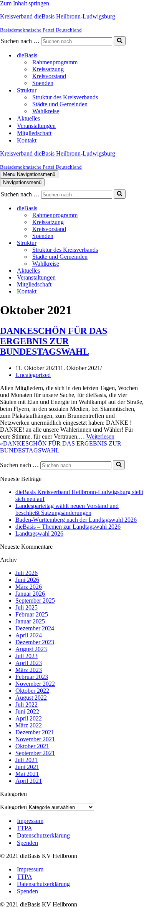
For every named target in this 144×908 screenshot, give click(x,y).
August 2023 (31, 649)
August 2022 (31, 697)
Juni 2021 (27, 767)
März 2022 (28, 725)
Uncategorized (33, 375)
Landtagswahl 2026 (39, 533)
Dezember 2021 (34, 732)
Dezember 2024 (34, 628)
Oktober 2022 (32, 690)
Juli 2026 (26, 573)
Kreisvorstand (49, 76)
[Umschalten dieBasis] (134, 208)
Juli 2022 (26, 704)
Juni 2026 (27, 579)
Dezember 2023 (34, 642)
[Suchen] (120, 40)
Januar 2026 (30, 593)
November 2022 (35, 683)
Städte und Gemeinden (60, 104)
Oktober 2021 (32, 746)
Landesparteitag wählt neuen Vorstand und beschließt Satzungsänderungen (67, 509)
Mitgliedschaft (34, 133)
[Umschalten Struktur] (134, 243)
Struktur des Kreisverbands (65, 97)
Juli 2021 (26, 760)
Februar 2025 (31, 614)
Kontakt (26, 140)
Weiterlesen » (60, 443)
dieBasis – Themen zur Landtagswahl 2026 (68, 526)
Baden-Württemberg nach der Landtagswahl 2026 (76, 519)
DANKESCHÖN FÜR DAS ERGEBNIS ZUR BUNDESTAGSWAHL (53, 341)
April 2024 (28, 635)
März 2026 (28, 586)
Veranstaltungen (36, 125)
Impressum (30, 821)
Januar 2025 (30, 621)
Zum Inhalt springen (24, 3)
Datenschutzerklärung (43, 835)
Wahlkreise (45, 111)
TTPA (24, 828)
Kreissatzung (48, 69)
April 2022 (28, 718)
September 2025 (35, 600)
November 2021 (35, 739)
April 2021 (28, 780)
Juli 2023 (26, 656)
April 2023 (28, 663)
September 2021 (35, 753)
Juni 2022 (27, 711)
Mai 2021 (27, 774)
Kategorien (13, 807)
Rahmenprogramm (55, 62)
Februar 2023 (31, 676)
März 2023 (28, 670)
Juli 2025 (26, 607)
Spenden (42, 83)
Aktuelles (28, 118)
